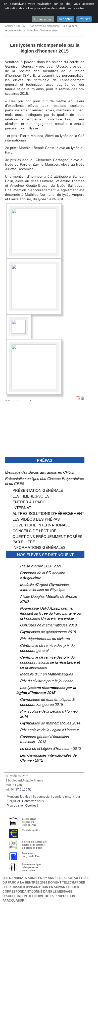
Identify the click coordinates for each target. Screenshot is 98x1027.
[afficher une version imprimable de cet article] (82, 398)
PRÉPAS (21, 26)
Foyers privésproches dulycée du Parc (29, 821)
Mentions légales (18, 796)
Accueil (9, 26)
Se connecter (41, 796)
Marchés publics (31, 830)
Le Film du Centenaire (34, 841)
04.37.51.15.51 (21, 789)
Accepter (65, 19)
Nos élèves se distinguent (45, 26)
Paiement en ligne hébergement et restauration (31, 867)
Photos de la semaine (33, 844)
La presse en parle (32, 847)
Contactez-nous (33, 801)
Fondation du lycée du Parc (31, 855)
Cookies (30, 805)
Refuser (84, 19)
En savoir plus (43, 19)
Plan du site (15, 805)
